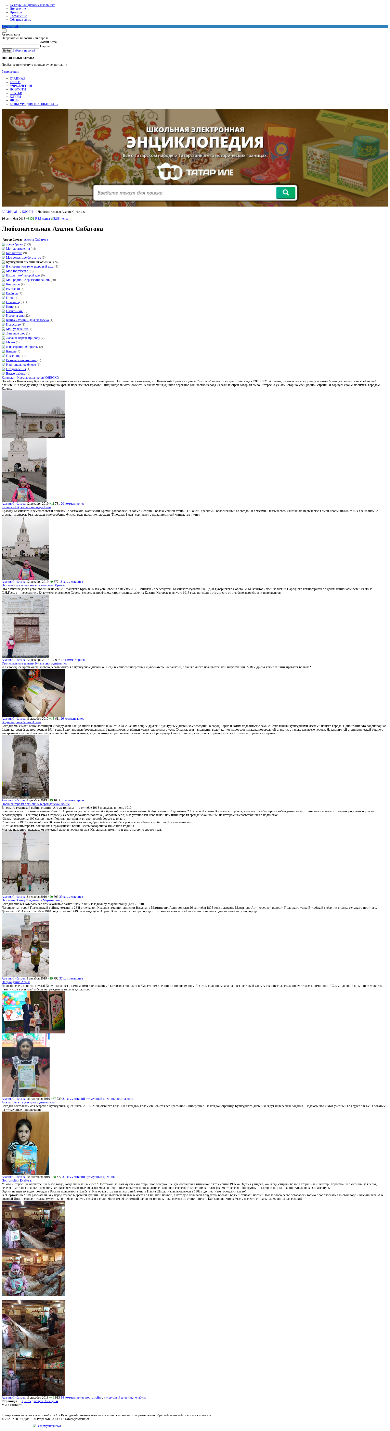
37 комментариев (71, 978)
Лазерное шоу (15, 333)
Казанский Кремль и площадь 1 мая (26, 507)
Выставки (13, 288)
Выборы (12, 293)
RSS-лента (43, 218)
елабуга (140, 1397)
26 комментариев (72, 718)
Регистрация (10, 71)
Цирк (10, 297)
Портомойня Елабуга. (17, 1180)
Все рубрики (14, 244)
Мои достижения (18, 248)
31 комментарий (73, 1176)
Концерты (13, 284)
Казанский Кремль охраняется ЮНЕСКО (30, 377)
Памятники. (14, 311)
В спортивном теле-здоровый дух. (30, 266)
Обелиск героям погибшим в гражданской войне (36, 804)
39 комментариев (71, 896)
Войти (7, 50)
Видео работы (16, 373)
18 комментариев (71, 581)
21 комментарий (73, 1098)
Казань (11, 351)
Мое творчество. (17, 271)
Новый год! (14, 302)
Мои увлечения (17, 329)
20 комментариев (72, 503)
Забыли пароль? (24, 50)
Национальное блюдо (21, 364)
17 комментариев (73, 659)
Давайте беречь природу (23, 338)
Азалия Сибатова (36, 239)
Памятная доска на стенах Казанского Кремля (33, 585)
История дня (15, 315)
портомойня (93, 1397)
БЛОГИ (27, 211)
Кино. (10, 306)
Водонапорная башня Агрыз (21, 722)
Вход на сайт (11, 26)
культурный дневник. (119, 1397)
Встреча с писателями (21, 360)
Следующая (34, 1401)
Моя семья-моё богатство (23, 257)
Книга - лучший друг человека (27, 320)
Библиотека (14, 253)
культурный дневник (100, 1098)
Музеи (10, 342)
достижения (124, 1098)
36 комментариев (73, 800)
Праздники (14, 355)
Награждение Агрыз (16, 982)
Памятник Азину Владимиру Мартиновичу (32, 900)
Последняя (50, 1401)
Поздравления (16, 369)
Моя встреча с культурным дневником (28, 1102)
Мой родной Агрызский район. (28, 280)
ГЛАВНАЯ (9, 211)
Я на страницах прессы (22, 346)
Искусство (13, 324)
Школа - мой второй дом (23, 275)
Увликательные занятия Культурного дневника (34, 663)
